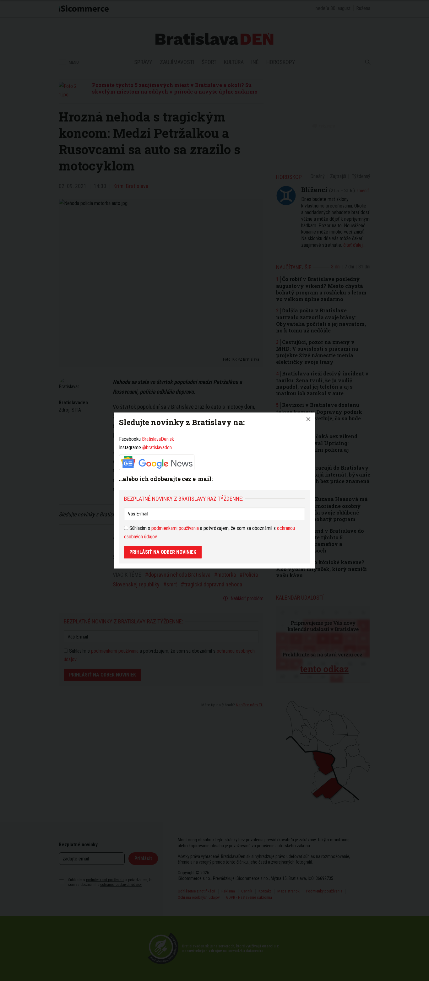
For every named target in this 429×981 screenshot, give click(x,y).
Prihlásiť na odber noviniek (162, 552)
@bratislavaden (157, 447)
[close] (308, 419)
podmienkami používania (175, 528)
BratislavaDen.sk (158, 439)
